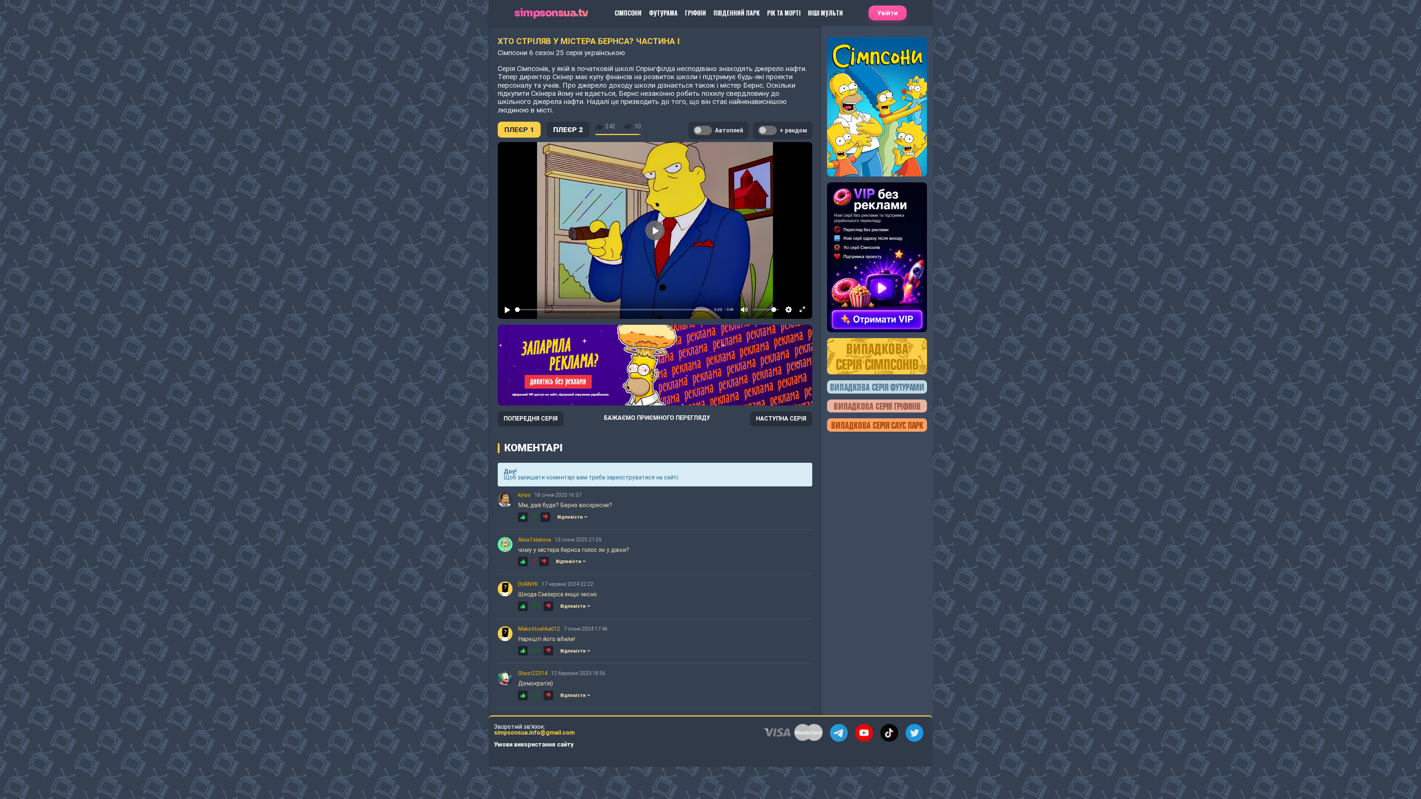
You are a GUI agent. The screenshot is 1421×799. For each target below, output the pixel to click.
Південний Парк (736, 13)
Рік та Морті (783, 13)
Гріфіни (695, 13)
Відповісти (569, 517)
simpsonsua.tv (551, 13)
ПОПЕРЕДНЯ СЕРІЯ (531, 418)
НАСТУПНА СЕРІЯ (781, 418)
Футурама (663, 13)
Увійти (887, 13)
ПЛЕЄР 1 (519, 129)
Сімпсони (628, 13)
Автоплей (729, 130)
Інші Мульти (825, 13)
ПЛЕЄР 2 (568, 129)
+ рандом (793, 130)
